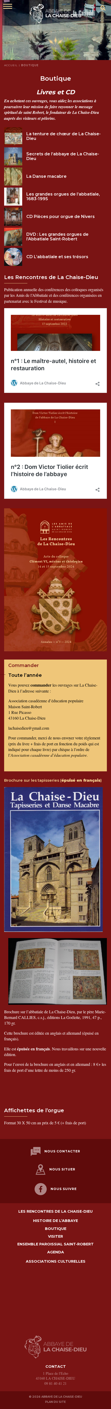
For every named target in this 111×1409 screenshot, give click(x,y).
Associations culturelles (55, 1261)
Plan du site (55, 1402)
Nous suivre (64, 1189)
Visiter (55, 1236)
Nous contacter (62, 1151)
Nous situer (62, 1169)
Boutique (55, 1229)
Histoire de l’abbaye (55, 1221)
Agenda (55, 1252)
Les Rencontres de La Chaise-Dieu (55, 1211)
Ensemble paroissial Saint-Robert (55, 1244)
